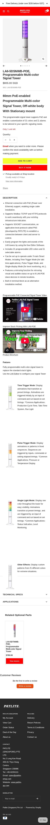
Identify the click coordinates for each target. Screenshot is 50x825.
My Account (8, 718)
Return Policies (34, 723)
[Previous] (4, 66)
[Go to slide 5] (29, 65)
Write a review (25, 686)
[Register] (37, 798)
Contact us (32, 737)
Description (10, 198)
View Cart (7, 723)
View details (14, 661)
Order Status (8, 727)
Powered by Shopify (33, 807)
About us (6, 737)
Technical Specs (13, 594)
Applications (10, 602)
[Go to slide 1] (20, 65)
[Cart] (46, 11)
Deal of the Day (9, 732)
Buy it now (25, 168)
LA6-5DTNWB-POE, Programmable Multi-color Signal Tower (13, 646)
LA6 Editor (14, 374)
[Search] (8, 11)
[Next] (46, 66)
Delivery (31, 718)
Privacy (30, 732)
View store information (14, 181)
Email (5, 146)
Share (5, 188)
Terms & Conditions (35, 727)
